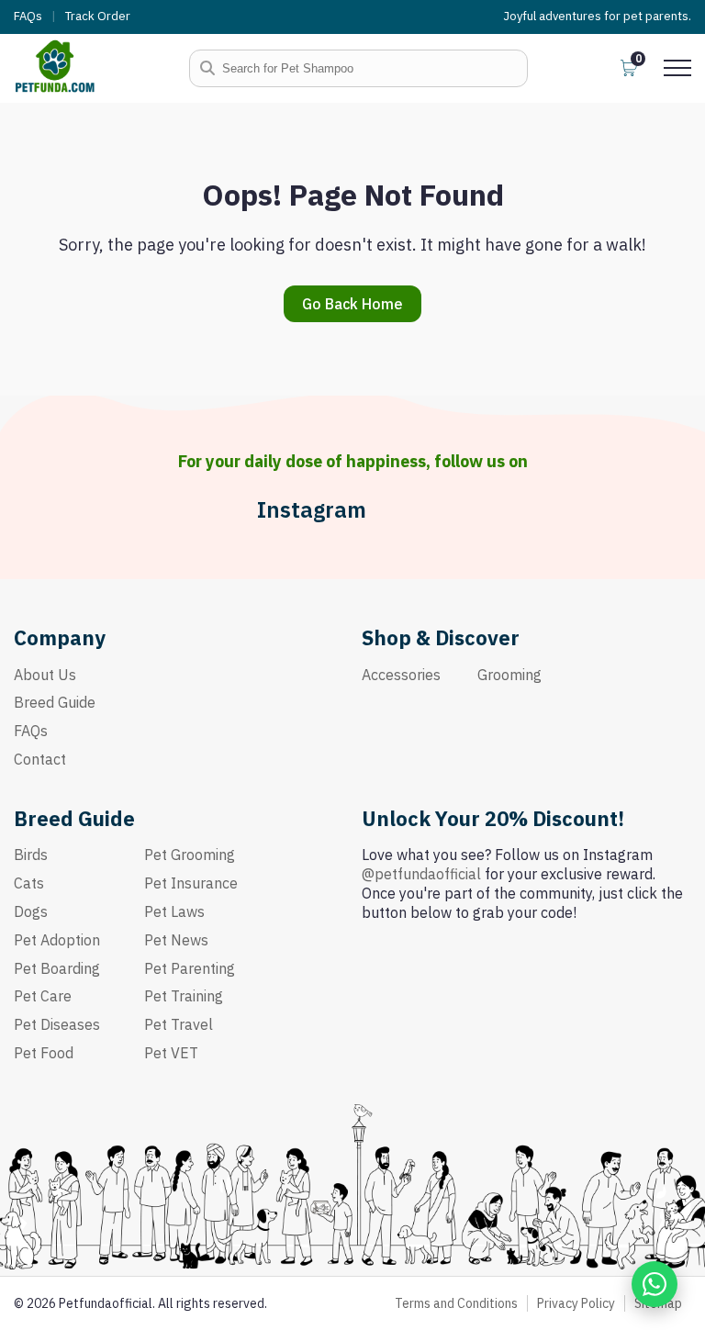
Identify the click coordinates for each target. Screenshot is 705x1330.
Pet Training (183, 996)
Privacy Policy (576, 1303)
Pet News (176, 940)
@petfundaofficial (421, 874)
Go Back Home (352, 304)
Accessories (401, 674)
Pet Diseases (57, 1024)
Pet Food (43, 1053)
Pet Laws (174, 911)
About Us (45, 674)
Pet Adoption (57, 940)
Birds (31, 854)
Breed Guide (54, 702)
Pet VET (171, 1053)
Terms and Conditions (456, 1303)
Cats (29, 883)
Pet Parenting (189, 968)
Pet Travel (178, 1024)
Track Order (97, 16)
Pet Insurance (191, 883)
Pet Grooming (189, 854)
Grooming (509, 674)
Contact (40, 759)
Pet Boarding (57, 968)
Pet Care (43, 996)
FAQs (28, 16)
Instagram (311, 510)
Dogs (31, 911)
